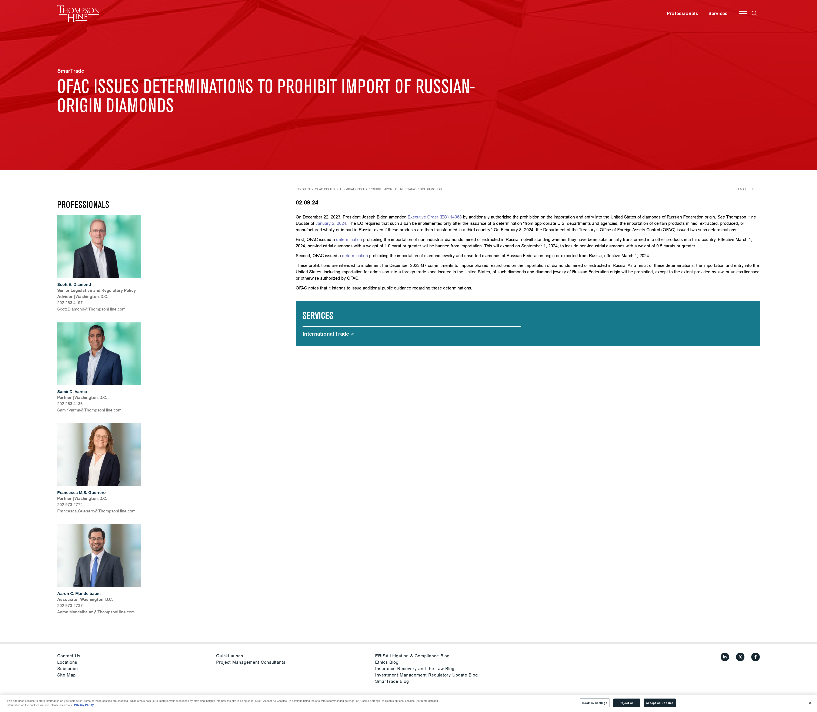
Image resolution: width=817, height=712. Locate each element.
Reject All (627, 703)
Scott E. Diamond (74, 284)
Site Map (66, 674)
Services (717, 13)
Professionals (682, 13)
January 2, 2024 (331, 223)
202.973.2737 (70, 605)
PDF (753, 189)
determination (349, 239)
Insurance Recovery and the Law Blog (414, 668)
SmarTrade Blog (392, 681)
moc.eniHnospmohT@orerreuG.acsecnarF (96, 511)
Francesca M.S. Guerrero (81, 492)
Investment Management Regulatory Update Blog (426, 674)
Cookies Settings (594, 703)
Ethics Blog (387, 662)
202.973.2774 (70, 504)
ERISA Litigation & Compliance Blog (412, 655)
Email (742, 189)
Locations (67, 662)
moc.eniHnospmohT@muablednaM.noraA (96, 612)
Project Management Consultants (251, 662)
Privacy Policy (84, 704)
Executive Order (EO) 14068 (435, 216)
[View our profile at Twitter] (740, 657)
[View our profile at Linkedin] (725, 657)
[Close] (810, 703)
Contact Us (68, 655)
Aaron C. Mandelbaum (79, 593)
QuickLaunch (229, 655)
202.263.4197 (70, 302)
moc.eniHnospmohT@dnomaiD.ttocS (91, 309)
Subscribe (67, 668)
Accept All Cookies (659, 703)
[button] (743, 14)
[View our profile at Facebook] (755, 657)
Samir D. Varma (72, 391)
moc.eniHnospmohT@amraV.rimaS (89, 410)
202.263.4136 (70, 403)
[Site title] (78, 13)
